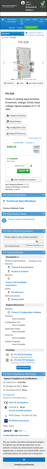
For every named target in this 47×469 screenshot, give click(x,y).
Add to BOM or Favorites (24, 180)
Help (10, 264)
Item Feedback (23, 367)
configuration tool (17, 127)
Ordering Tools (31, 27)
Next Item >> (30, 142)
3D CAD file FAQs (29, 362)
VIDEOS (10, 83)
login (13, 237)
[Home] (3, 22)
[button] (4, 63)
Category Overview (17, 116)
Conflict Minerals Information (16, 435)
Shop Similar (15, 121)
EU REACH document (19, 421)
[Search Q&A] (37, 241)
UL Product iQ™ (9, 395)
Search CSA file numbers (20, 411)
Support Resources (17, 133)
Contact (34, 19)
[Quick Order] (46, 22)
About (28, 19)
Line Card (41, 21)
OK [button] (24, 460)
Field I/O (32, 33)
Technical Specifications (20, 201)
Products (12, 27)
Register (28, 4)
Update (22, 171)
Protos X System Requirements (21, 219)
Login (28, 2)
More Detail (11, 161)
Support (20, 27)
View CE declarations (18, 402)
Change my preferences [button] (24, 465)
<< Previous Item (18, 142)
